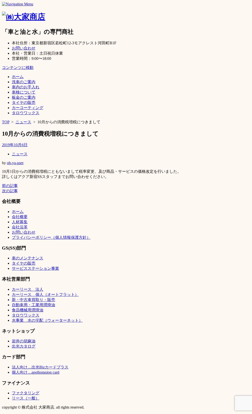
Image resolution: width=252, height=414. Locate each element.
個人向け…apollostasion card (35, 372)
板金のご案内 (23, 97)
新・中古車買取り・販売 (33, 300)
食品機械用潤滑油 (27, 310)
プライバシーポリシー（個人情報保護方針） (51, 237)
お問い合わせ (23, 48)
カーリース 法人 (27, 289)
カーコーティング (27, 108)
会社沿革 (20, 227)
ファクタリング (25, 393)
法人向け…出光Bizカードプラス (40, 367)
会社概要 (20, 217)
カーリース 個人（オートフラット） (45, 294)
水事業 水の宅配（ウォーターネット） (47, 320)
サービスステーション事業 (35, 268)
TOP (5, 122)
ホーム (18, 77)
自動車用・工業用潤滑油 (33, 305)
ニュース (23, 122)
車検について (23, 92)
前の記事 (10, 186)
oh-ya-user (15, 163)
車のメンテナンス (27, 258)
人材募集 (20, 222)
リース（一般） (25, 398)
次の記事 (10, 191)
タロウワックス (25, 113)
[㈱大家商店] (23, 16)
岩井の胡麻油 (23, 341)
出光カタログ (23, 346)
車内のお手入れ (25, 87)
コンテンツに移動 (17, 67)
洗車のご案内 (23, 82)
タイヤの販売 (23, 102)
